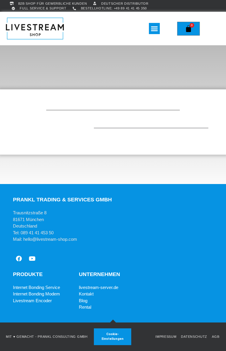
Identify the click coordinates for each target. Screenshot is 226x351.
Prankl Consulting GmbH (62, 336)
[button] (154, 28)
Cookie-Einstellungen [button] (113, 336)
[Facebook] (19, 259)
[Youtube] (32, 259)
